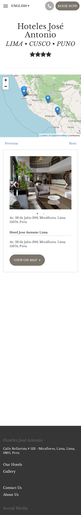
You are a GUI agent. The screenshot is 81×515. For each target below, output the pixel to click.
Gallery (9, 471)
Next (65, 182)
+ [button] (5, 80)
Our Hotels (12, 464)
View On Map (25, 260)
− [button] (5, 86)
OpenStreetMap (59, 135)
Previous (15, 182)
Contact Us (12, 488)
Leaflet (43, 135)
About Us (10, 494)
